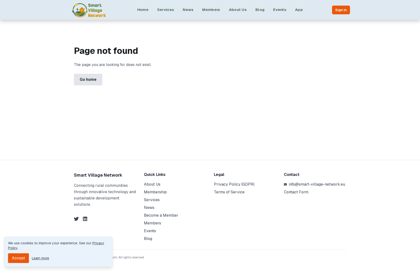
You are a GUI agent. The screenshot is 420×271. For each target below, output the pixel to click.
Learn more (40, 258)
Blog (259, 9)
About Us (238, 9)
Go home (88, 79)
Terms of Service (229, 192)
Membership (155, 192)
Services (165, 9)
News (188, 9)
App (299, 9)
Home (143, 9)
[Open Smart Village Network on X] (76, 218)
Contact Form (296, 192)
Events (279, 9)
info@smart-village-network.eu (317, 184)
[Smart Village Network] (89, 10)
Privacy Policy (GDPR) (234, 184)
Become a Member (161, 215)
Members (211, 9)
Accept (18, 258)
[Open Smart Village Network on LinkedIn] (85, 218)
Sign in (341, 10)
